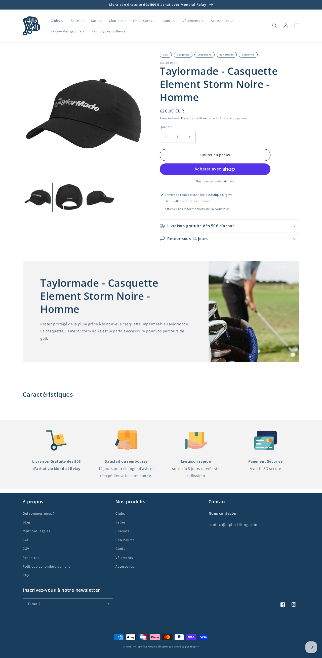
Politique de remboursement (46, 566)
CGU (26, 539)
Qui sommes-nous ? (39, 513)
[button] (274, 25)
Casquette (183, 54)
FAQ (26, 575)
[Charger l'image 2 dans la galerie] (69, 197)
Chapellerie (205, 54)
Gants (120, 548)
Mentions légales (36, 531)
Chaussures (124, 539)
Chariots (122, 531)
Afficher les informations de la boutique (197, 209)
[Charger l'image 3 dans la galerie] (100, 197)
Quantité (166, 127)
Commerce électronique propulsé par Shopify (171, 646)
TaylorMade (226, 54)
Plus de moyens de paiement (215, 181)
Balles (120, 522)
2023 (166, 54)
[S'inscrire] (107, 604)
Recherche (31, 557)
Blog (26, 522)
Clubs (120, 513)
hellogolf (138, 646)
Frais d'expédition (194, 118)
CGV (26, 548)
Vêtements (248, 54)
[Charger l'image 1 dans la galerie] (38, 197)
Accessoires (124, 566)
